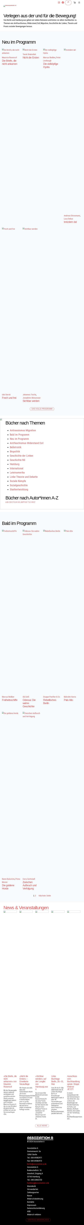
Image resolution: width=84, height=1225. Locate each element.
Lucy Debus (68, 219)
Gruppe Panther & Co (51, 697)
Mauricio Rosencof (9, 57)
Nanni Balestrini (8, 879)
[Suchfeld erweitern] (68, 2)
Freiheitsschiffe (9, 699)
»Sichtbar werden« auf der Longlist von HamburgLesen (41, 1083)
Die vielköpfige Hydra (50, 65)
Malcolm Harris (70, 697)
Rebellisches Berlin (49, 701)
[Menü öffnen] (79, 2)
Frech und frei (9, 397)
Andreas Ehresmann (72, 215)
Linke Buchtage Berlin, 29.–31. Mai (57, 1080)
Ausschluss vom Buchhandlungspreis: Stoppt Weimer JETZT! (73, 1083)
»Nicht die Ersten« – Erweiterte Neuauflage (24, 1080)
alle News (42, 1126)
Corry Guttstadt (29, 879)
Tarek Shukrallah (29, 54)
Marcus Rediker (49, 57)
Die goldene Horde (8, 887)
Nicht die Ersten (31, 57)
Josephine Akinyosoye (31, 398)
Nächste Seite (45, 896)
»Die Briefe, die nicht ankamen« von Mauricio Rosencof (10, 1081)
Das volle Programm (42, 409)
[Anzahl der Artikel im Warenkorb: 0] (74, 2)
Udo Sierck (6, 394)
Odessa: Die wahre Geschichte (29, 703)
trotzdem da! (70, 221)
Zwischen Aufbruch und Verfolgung (30, 885)
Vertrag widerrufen (38, 1220)
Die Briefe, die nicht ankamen (9, 62)
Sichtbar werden (31, 400)
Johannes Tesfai (29, 394)
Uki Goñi (26, 697)
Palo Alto (68, 699)
